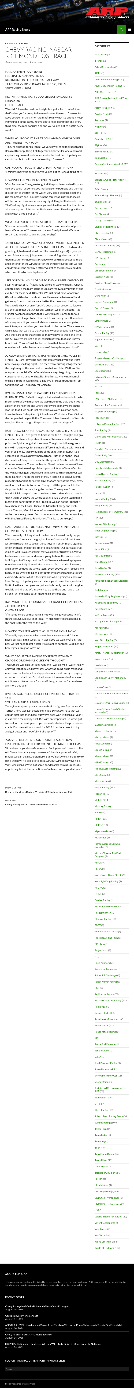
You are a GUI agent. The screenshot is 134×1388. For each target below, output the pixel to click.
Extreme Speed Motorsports (110, 377)
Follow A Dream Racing (107, 424)
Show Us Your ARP (105, 1069)
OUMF (98, 893)
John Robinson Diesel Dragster (111, 580)
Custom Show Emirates (107, 283)
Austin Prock (102, 113)
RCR (97, 987)
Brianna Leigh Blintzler (107, 195)
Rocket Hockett (103, 1012)
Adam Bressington (105, 66)
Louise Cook (101, 687)
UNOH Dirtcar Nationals (108, 1203)
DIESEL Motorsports (106, 314)
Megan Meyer (102, 756)
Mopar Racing (102, 787)
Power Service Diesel (106, 931)
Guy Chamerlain (103, 461)
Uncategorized (103, 1191)
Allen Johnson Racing (106, 79)
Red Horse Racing (104, 994)
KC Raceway (101, 633)
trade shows (101, 1166)
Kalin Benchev (102, 608)
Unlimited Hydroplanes (107, 1197)
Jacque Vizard (102, 543)
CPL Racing (101, 258)
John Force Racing (104, 574)
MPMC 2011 (101, 799)
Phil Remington (103, 912)
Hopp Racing (101, 505)
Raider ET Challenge (106, 975)
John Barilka (101, 568)
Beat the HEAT (103, 138)
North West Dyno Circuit (108, 875)
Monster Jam (102, 781)
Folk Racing (101, 417)
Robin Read (101, 1006)
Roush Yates (101, 1025)
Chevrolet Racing (16, 43)
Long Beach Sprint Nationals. (110, 677)
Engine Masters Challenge (109, 358)
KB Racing (100, 627)
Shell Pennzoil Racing (106, 1063)
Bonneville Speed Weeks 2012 (111, 164)
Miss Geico (101, 774)
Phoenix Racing (103, 918)
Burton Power (102, 207)
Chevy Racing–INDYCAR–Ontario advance (28, 1334)
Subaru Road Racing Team (109, 1116)
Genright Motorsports (107, 449)
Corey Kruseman (104, 251)
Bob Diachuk (101, 157)
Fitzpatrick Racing (104, 411)
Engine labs (101, 351)
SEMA (98, 1056)
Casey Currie (102, 220)
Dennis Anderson (104, 301)
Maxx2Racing (102, 749)
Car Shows (100, 214)
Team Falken (101, 1135)
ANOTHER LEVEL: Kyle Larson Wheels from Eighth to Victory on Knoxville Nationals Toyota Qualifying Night (64, 1325)
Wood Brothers (103, 1241)
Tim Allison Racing (104, 1153)
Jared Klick (100, 549)
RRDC (98, 1037)
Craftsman (100, 264)
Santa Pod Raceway (105, 1044)
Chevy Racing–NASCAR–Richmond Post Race (31, 802)
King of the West (104, 646)
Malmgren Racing (104, 731)
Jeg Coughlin (102, 555)
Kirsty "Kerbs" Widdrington (109, 652)
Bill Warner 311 (103, 151)
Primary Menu (130, 29)
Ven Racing (101, 1229)
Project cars (101, 950)
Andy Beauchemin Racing (108, 85)
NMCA (98, 862)
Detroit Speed (102, 308)
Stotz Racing (101, 1110)
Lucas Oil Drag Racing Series (110, 702)
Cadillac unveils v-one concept (21, 1315)
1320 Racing (101, 54)
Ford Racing (101, 430)
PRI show (100, 944)
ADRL (98, 73)
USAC (98, 1210)
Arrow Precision (103, 107)
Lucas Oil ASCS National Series (111, 693)
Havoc (98, 492)
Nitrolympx (100, 837)
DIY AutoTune (103, 326)
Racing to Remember (106, 969)
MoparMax (100, 793)
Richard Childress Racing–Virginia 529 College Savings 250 (38, 789)
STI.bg (98, 1103)
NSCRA (99, 887)
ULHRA (99, 1178)
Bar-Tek (99, 132)
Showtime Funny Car (106, 1075)
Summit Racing (103, 1122)
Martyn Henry (102, 737)
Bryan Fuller (101, 201)
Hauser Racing (102, 486)
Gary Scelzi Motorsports (108, 436)
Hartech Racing (103, 480)
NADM (98, 812)
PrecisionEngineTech (106, 937)
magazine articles (104, 724)
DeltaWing (100, 295)
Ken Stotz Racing (104, 640)
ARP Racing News (17, 29)
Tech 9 (98, 1147)
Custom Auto (102, 276)
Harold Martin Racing (106, 474)
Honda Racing (102, 499)
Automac (100, 120)
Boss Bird (100, 173)
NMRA (98, 868)
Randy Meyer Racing (106, 981)
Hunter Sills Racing (105, 524)
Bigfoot (99, 145)
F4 (96, 386)
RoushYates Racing (105, 1031)
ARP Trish (37, 62)
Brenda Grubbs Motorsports (110, 179)
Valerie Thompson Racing (108, 1216)
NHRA (98, 818)
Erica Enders (101, 364)
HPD (97, 517)
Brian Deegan (102, 189)
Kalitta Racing (102, 615)
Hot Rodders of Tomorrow (109, 511)
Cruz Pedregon (103, 270)
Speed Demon (102, 1081)
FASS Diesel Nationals (106, 398)
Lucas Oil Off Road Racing (109, 718)
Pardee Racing (102, 900)
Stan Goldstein (103, 1097)
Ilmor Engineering (104, 530)
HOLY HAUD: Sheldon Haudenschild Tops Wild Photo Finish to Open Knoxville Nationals (53, 1343)
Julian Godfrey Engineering (109, 596)
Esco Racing (101, 370)
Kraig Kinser (101, 658)
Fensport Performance (107, 405)
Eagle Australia (103, 339)
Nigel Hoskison (103, 831)
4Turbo (99, 60)
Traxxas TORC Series (106, 1172)
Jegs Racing (101, 561)
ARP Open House (104, 91)
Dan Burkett (101, 289)
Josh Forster (101, 590)
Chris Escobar (102, 232)
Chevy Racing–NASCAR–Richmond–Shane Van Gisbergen (37, 1306)
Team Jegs (100, 1141)
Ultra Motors (102, 1185)
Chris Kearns (102, 239)
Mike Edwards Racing (106, 768)
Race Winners (102, 962)
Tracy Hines (101, 1160)
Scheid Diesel (102, 1050)
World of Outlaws (104, 1247)
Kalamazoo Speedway (106, 602)
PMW (98, 925)
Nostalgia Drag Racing (106, 881)
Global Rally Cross (104, 455)
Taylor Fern (101, 1128)
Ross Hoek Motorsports (108, 1019)
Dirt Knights (101, 320)
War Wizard (101, 1235)
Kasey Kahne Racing (106, 621)
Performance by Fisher (107, 906)
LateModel (100, 665)
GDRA (98, 442)
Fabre (98, 392)
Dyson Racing (102, 333)
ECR (97, 345)
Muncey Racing (103, 806)
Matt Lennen (102, 743)
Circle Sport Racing (105, 245)
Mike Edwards (102, 762)
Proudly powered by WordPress (20, 1383)
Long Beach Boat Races (107, 671)
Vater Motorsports (105, 1222)
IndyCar (99, 536)
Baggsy (99, 126)
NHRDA (99, 824)
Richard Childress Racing (108, 1000)
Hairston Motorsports (106, 467)
